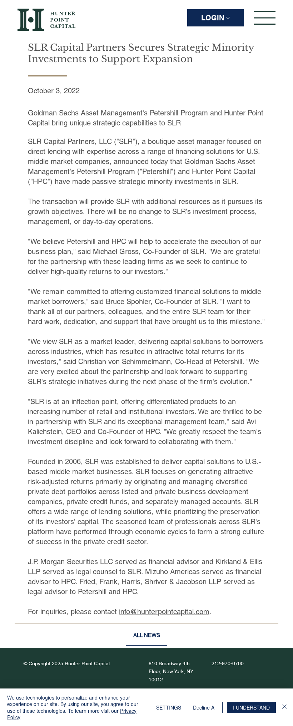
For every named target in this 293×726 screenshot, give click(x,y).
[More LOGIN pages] (228, 18)
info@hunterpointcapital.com (164, 611)
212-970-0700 (228, 663)
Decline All (205, 707)
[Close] (284, 707)
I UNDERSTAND (251, 707)
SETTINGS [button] (168, 707)
